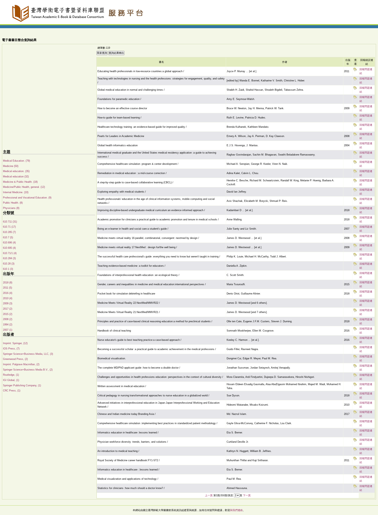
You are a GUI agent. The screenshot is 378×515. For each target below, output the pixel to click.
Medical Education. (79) (16, 160)
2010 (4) (7, 298)
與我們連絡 (236, 510)
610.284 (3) (9, 258)
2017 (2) (7, 308)
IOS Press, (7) (11, 348)
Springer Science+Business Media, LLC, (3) (28, 353)
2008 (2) (7, 319)
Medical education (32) (16, 176)
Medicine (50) (10, 166)
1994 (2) (7, 324)
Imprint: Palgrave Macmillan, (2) (21, 364)
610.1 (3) (8, 268)
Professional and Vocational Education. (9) (27, 197)
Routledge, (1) (11, 374)
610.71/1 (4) (10, 253)
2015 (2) (7, 314)
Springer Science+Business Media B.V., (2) (28, 369)
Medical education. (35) (16, 171)
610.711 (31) (10, 221)
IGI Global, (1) (11, 380)
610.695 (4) (9, 247)
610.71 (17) (9, 226)
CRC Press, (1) (11, 390)
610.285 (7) (9, 232)
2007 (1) (7, 329)
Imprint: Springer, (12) (15, 343)
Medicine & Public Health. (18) (20, 181)
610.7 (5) (8, 237)
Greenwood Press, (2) (15, 359)
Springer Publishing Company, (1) (22, 385)
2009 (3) (7, 303)
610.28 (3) (8, 263)
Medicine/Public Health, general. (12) (24, 186)
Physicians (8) (11, 208)
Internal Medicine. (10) (15, 192)
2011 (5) (7, 287)
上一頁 (209, 495)
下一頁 (247, 495)
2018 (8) (7, 282)
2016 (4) (7, 292)
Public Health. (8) (13, 202)
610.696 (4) (9, 242)
